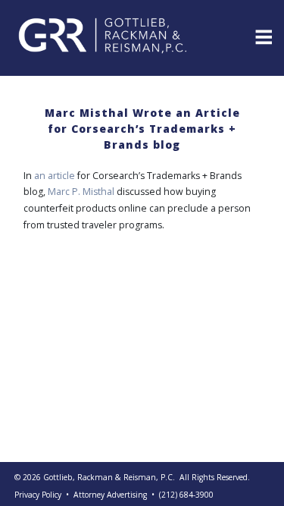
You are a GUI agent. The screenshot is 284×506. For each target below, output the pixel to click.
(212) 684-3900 (186, 494)
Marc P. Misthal (81, 191)
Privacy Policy (37, 494)
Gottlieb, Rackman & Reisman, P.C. (109, 477)
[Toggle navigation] (263, 36)
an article (54, 175)
